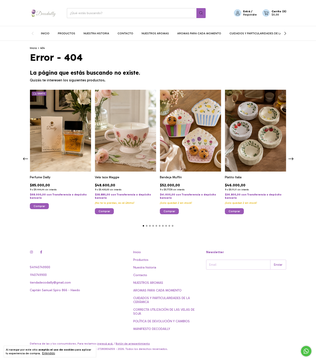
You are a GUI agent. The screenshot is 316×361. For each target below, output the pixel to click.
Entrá (246, 11)
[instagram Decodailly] (31, 252)
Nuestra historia (96, 33)
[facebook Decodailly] (41, 252)
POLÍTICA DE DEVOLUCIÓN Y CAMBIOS (161, 321)
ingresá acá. (105, 343)
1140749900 (38, 275)
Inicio (45, 33)
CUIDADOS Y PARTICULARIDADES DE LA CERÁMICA (263, 33)
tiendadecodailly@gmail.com (50, 282)
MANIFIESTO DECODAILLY (151, 329)
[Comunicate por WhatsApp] (306, 351)
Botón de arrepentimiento (133, 343)
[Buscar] (201, 13)
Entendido (48, 353)
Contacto (125, 33)
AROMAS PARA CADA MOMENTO (199, 33)
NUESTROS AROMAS (155, 33)
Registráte (250, 14)
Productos (66, 33)
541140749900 (40, 267)
